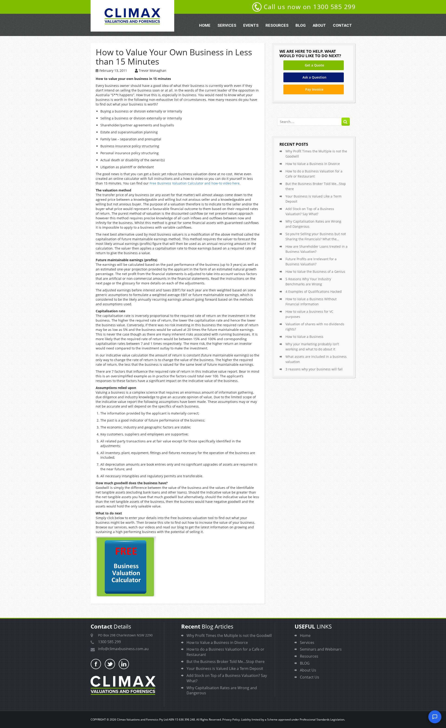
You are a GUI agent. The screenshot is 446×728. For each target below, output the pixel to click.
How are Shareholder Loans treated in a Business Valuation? (316, 249)
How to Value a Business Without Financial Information (311, 301)
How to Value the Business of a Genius (315, 271)
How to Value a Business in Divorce (312, 163)
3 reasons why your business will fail (314, 369)
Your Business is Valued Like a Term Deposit (313, 199)
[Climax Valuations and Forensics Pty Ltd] (132, 16)
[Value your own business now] (178, 567)
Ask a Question (314, 77)
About (319, 25)
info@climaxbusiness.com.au (123, 648)
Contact (342, 25)
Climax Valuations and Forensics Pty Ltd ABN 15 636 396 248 (156, 719)
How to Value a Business (304, 336)
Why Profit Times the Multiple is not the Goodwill (316, 153)
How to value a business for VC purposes (309, 314)
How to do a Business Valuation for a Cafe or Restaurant (313, 173)
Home (204, 25)
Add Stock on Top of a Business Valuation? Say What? (309, 211)
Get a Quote (314, 65)
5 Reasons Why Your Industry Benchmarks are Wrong (308, 281)
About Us (308, 670)
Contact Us (309, 677)
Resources (277, 25)
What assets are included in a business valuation (316, 359)
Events (251, 25)
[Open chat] (434, 716)
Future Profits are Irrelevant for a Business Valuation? (311, 261)
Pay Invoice (314, 89)
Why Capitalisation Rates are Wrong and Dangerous (313, 224)
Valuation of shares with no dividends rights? (314, 326)
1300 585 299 (109, 641)
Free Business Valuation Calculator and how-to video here (194, 183)
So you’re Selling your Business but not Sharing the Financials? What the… (315, 236)
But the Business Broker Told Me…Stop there (315, 186)
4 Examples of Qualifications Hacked (313, 291)
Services (226, 25)
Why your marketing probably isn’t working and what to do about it (312, 346)
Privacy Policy (231, 719)
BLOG (300, 25)
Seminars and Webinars (321, 649)
